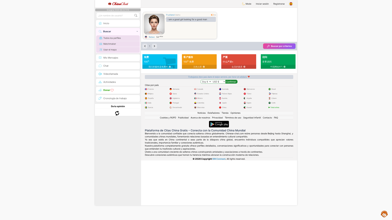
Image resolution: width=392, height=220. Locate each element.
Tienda (225, 113)
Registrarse (279, 3)
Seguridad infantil (252, 117)
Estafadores (214, 113)
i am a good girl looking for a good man (187, 19)
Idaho (177, 15)
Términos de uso (233, 117)
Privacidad (217, 117)
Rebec (152, 37)
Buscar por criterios (281, 46)
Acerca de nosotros (200, 117)
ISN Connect (218, 159)
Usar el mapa (110, 49)
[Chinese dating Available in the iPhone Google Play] (219, 122)
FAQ (276, 117)
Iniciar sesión (262, 3)
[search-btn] (135, 15)
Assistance (384, 214)
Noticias (202, 113)
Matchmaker (109, 43)
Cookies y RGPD (168, 117)
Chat (120, 4)
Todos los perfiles (112, 38)
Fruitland (170, 15)
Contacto (267, 117)
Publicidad (183, 117)
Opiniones (235, 113)
